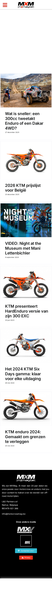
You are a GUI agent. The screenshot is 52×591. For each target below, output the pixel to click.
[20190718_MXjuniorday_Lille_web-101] (26, 528)
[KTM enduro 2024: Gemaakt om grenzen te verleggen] (26, 409)
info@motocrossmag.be (13, 514)
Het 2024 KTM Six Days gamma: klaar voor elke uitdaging (23, 374)
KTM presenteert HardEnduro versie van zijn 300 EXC (26, 311)
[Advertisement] (26, 585)
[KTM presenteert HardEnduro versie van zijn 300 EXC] (26, 283)
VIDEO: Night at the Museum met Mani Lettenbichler (23, 248)
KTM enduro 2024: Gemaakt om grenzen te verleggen (25, 436)
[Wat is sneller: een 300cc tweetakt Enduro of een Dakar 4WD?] (26, 90)
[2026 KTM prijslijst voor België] (26, 160)
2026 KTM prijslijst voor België (23, 188)
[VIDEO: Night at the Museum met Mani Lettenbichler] (26, 220)
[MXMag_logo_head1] (26, 2)
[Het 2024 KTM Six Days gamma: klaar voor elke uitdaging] (26, 346)
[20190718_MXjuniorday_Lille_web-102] (26, 536)
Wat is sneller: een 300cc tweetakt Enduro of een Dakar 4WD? (24, 120)
